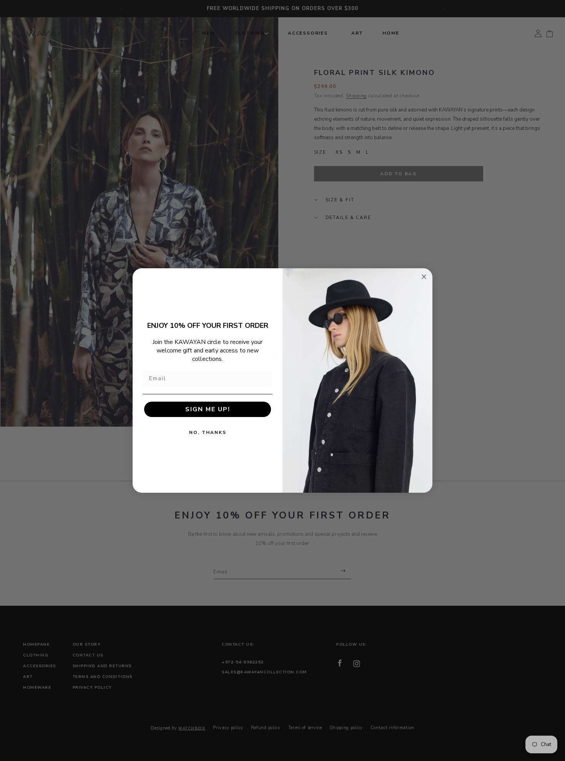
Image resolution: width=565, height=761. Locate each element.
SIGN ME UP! (207, 409)
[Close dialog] (424, 276)
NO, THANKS (207, 432)
